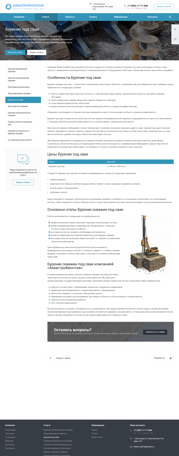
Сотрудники (10, 437)
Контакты (153, 17)
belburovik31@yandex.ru (144, 446)
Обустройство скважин (18, 106)
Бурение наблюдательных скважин (19, 114)
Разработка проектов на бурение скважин (18, 132)
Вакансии (9, 441)
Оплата (93, 17)
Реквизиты (10, 445)
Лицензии (9, 433)
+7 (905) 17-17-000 (137, 5)
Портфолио (10, 448)
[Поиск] (170, 17)
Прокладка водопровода (18, 87)
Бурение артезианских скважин (17, 70)
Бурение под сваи (15, 100)
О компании (10, 430)
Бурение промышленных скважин (18, 79)
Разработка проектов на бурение (58, 441)
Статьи (95, 433)
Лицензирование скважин (19, 93)
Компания (19, 17)
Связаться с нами (155, 332)
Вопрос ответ (97, 437)
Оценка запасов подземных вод (20, 123)
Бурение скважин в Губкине (55, 452)
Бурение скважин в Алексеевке (57, 448)
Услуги (45, 17)
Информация (121, 17)
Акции (94, 430)
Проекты (70, 17)
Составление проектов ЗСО (20, 140)
